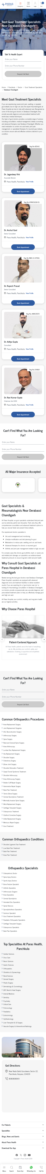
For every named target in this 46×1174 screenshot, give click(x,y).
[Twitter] (21, 1155)
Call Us (41, 1171)
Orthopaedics (7, 968)
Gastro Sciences (8, 965)
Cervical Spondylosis (10, 898)
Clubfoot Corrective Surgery (12, 815)
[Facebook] (17, 1155)
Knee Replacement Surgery (12, 724)
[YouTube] (29, 1155)
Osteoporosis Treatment (11, 811)
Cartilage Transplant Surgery (12, 807)
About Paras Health (9, 1142)
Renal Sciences (8, 976)
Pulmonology (7, 1008)
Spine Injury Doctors (9, 877)
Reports (28, 6)
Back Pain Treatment (10, 851)
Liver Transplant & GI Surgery (12, 1022)
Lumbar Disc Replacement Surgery (14, 750)
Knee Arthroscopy (9, 746)
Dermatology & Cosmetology (12, 986)
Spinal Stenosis (8, 905)
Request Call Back (23, 74)
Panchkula (11, 87)
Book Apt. (20, 1171)
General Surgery (8, 979)
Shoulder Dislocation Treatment (13, 768)
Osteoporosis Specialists (11, 927)
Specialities (6, 1130)
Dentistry (6, 997)
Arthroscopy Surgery (10, 735)
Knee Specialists (8, 894)
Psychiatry (6, 1001)
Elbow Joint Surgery (9, 764)
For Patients (6, 1124)
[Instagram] (25, 1155)
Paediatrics (6, 1011)
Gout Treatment (8, 826)
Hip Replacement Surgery (11, 753)
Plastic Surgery (8, 982)
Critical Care (7, 1004)
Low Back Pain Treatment (11, 848)
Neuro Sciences (8, 961)
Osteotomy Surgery (9, 760)
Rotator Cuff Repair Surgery (12, 782)
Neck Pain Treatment (10, 790)
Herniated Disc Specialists (11, 902)
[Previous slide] (2, 639)
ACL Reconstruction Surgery (12, 731)
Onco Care (6, 957)
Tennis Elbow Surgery (10, 793)
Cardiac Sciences (8, 954)
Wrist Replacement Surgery (12, 804)
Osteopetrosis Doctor (10, 873)
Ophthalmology (8, 1019)
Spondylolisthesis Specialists (12, 909)
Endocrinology (8, 1015)
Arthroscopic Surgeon (10, 891)
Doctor (20, 87)
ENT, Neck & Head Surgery (12, 990)
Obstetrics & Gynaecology (11, 972)
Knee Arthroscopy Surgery (11, 779)
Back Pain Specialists (10, 931)
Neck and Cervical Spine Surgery (13, 742)
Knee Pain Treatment (10, 855)
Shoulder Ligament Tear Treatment (14, 844)
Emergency (20, 6)
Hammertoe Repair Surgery (12, 786)
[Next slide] (44, 639)
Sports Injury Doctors (10, 880)
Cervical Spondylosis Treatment (13, 796)
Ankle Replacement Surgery (12, 818)
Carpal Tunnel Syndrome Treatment (14, 771)
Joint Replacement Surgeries (12, 728)
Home (4, 87)
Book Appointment (23, 191)
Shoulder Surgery (8, 757)
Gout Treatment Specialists (33, 87)
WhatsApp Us (31, 1171)
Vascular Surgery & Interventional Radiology (17, 1026)
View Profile (29, 181)
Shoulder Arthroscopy (10, 775)
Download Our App (9, 1148)
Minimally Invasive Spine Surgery (13, 800)
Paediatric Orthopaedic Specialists (14, 920)
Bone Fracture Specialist (11, 884)
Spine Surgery (7, 739)
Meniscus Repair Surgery (11, 822)
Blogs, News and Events (10, 1136)
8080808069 (14, 1078)
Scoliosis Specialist (9, 913)
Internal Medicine (8, 993)
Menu (4, 1171)
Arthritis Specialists (9, 888)
